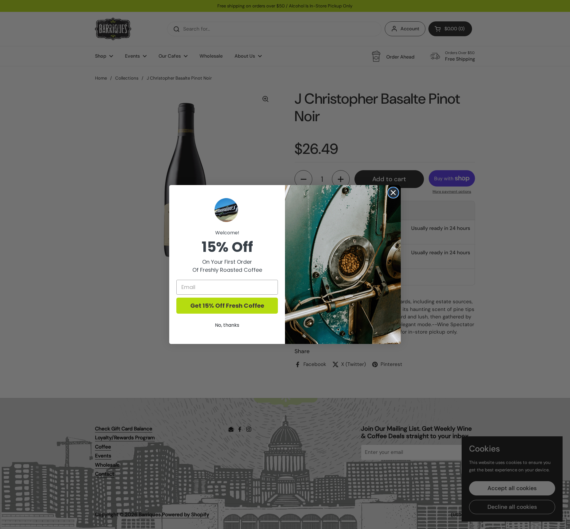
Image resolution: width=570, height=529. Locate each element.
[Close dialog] (393, 192)
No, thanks (227, 325)
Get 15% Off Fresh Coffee (227, 305)
